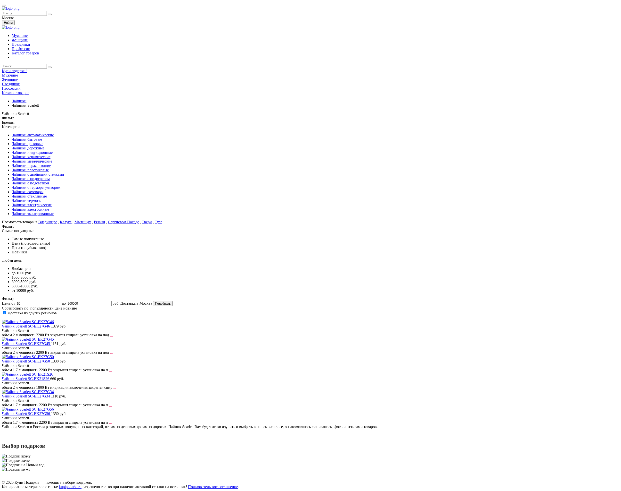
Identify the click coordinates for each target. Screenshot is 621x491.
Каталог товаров (25, 53)
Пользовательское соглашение (213, 487)
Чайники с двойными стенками (38, 174)
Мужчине (20, 36)
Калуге (66, 222)
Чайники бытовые (27, 139)
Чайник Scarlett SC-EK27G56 (26, 414)
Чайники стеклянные (29, 196)
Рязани (99, 222)
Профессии (21, 49)
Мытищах (82, 222)
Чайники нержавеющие (31, 166)
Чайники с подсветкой (30, 183)
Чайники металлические (32, 161)
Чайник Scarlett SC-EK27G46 (26, 326)
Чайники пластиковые (30, 170)
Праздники (21, 44)
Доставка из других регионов (32, 313)
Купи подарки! (14, 71)
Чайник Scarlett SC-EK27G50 (26, 361)
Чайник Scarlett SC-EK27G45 (26, 344)
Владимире (47, 222)
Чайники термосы (26, 200)
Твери (147, 222)
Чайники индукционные (32, 152)
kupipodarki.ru (70, 487)
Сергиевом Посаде (123, 222)
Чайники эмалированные (33, 214)
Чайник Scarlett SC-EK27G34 (26, 396)
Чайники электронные (30, 209)
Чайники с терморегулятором (36, 187)
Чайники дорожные (28, 148)
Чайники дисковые (27, 144)
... (111, 335)
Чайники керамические (31, 157)
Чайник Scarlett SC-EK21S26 (26, 379)
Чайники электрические (32, 205)
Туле (158, 222)
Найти (8, 23)
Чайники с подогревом (31, 179)
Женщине (20, 40)
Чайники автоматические (33, 135)
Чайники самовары (27, 192)
